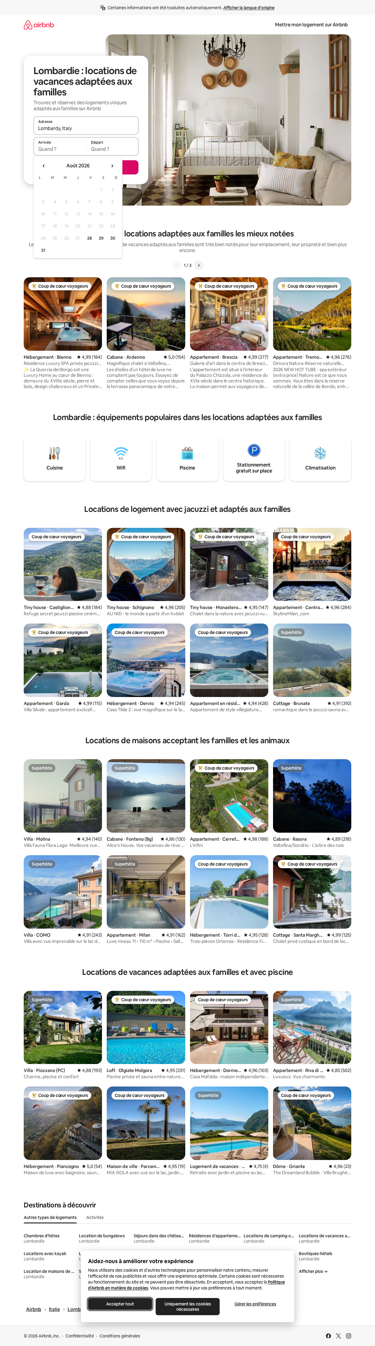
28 (89, 238)
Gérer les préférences (255, 1304)
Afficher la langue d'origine (249, 7)
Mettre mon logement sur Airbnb (311, 25)
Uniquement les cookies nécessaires (187, 1306)
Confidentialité (80, 1336)
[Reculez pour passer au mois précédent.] (44, 166)
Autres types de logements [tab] (50, 1217)
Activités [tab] (95, 1217)
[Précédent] (176, 265)
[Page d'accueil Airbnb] (39, 24)
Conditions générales (120, 1336)
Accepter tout (120, 1304)
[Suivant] (198, 265)
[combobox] (86, 128)
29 (101, 238)
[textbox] (59, 149)
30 (112, 238)
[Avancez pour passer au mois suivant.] (112, 166)
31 (43, 250)
